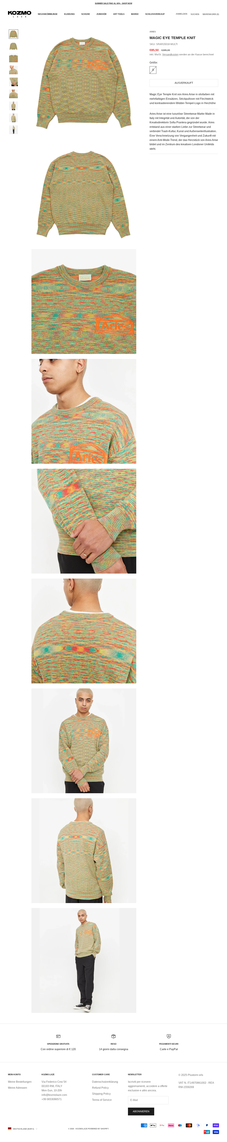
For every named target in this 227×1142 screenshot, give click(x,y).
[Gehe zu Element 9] (13, 129)
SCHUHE (85, 14)
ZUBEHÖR (102, 14)
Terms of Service (102, 1099)
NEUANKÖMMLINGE (47, 14)
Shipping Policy (101, 1093)
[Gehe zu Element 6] (13, 94)
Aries (153, 32)
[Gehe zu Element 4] (13, 70)
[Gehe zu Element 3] (13, 58)
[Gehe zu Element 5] (13, 82)
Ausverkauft (184, 82)
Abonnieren (141, 1111)
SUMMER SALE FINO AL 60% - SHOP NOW (113, 3)
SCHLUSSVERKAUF (155, 14)
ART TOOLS (118, 14)
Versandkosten (170, 54)
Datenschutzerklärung (105, 1081)
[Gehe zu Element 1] (13, 34)
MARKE (135, 14)
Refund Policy (100, 1087)
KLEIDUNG (69, 14)
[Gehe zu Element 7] (13, 105)
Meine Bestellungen (20, 1081)
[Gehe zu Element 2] (13, 46)
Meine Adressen (17, 1087)
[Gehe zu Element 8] (13, 117)
